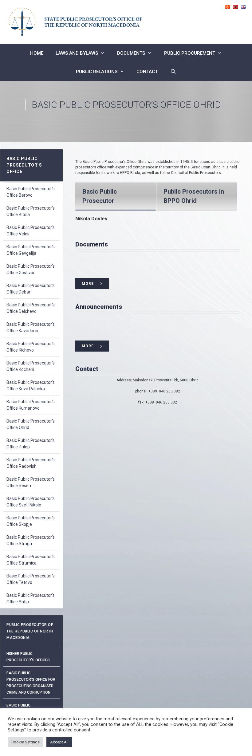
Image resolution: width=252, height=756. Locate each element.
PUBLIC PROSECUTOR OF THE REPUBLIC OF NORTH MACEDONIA (29, 631)
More (88, 284)
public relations (96, 71)
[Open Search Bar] (173, 71)
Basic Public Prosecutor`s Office (24, 165)
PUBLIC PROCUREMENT (189, 53)
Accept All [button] (59, 742)
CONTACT (147, 71)
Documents (131, 53)
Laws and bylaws (77, 53)
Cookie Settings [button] (25, 742)
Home (36, 53)
